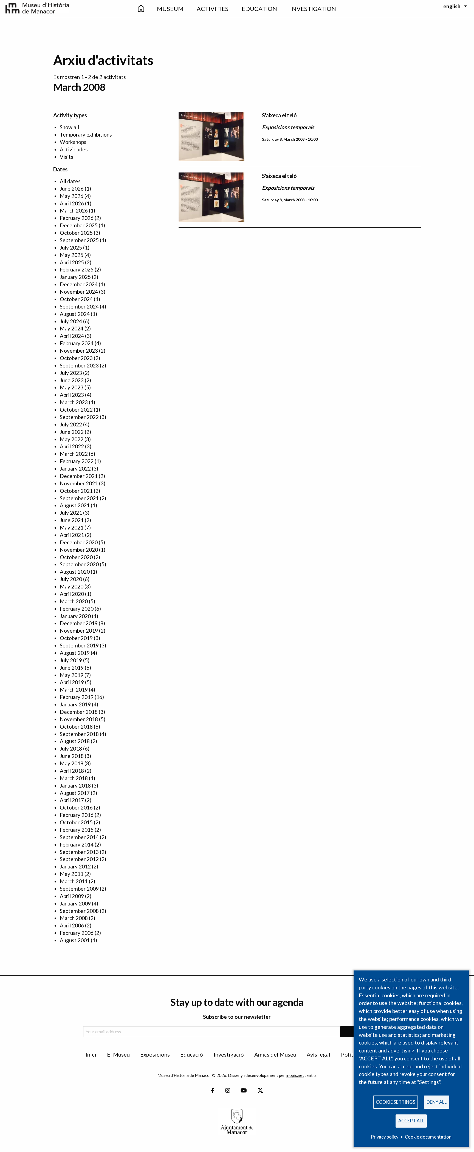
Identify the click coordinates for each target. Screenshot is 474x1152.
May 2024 (71, 328)
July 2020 (71, 579)
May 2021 (71, 527)
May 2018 (71, 763)
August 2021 (75, 505)
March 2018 (74, 778)
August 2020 (75, 571)
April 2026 (72, 203)
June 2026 (72, 188)
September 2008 (79, 911)
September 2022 (79, 417)
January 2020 (75, 616)
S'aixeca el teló (279, 115)
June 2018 (72, 756)
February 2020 (77, 608)
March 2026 (74, 210)
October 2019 (76, 638)
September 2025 (79, 240)
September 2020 (79, 564)
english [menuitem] (452, 6)
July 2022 (71, 424)
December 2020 (79, 542)
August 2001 (75, 940)
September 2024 (79, 306)
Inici (91, 1054)
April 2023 (72, 395)
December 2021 (79, 476)
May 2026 (71, 196)
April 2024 (72, 336)
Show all (69, 127)
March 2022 (74, 454)
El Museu (118, 1054)
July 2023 (71, 373)
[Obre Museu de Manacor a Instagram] (227, 1090)
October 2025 (76, 233)
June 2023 (72, 380)
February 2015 (77, 830)
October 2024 (76, 299)
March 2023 (74, 402)
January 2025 (75, 277)
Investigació (229, 1054)
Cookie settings (395, 1102)
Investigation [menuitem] (313, 8)
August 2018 (75, 741)
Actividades (74, 149)
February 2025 (77, 269)
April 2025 (72, 262)
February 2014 (77, 844)
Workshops (73, 142)
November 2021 (79, 483)
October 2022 (76, 409)
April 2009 (72, 896)
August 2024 (75, 314)
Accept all (411, 1120)
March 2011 (74, 881)
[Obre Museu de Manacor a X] (260, 1090)
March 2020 (74, 601)
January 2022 (75, 468)
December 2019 (79, 623)
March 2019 (74, 689)
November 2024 (79, 291)
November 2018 (79, 719)
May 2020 (71, 586)
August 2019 (75, 653)
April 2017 (72, 800)
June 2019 (72, 667)
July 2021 (71, 513)
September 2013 (79, 852)
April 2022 (72, 446)
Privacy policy (384, 1136)
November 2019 (79, 630)
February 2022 (77, 461)
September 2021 (79, 498)
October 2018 (76, 726)
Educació (191, 1054)
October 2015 (76, 822)
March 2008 (74, 918)
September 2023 (79, 365)
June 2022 (72, 432)
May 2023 (71, 387)
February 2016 (77, 815)
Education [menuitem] (259, 8)
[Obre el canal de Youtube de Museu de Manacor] (243, 1090)
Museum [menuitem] (170, 8)
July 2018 (71, 748)
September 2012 (79, 859)
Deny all (437, 1102)
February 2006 (77, 933)
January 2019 (75, 704)
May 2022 (71, 439)
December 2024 (79, 284)
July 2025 (71, 247)
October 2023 (76, 358)
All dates (70, 181)
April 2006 (72, 925)
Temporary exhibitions (86, 134)
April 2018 (72, 771)
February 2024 (77, 343)
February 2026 (77, 218)
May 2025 (71, 255)
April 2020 (72, 594)
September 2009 (79, 888)
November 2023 (79, 350)
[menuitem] (140, 9)
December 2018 (79, 712)
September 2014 (79, 837)
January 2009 (75, 903)
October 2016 (76, 807)
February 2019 (77, 697)
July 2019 (71, 660)
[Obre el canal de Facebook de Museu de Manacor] (213, 1090)
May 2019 (71, 675)
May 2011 (71, 874)
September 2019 (79, 645)
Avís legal (318, 1054)
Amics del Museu (275, 1054)
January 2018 (75, 785)
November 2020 (79, 550)
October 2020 (76, 557)
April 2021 (72, 535)
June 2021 (72, 520)
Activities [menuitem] (212, 8)
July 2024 (71, 321)
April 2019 (72, 682)
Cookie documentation (428, 1136)
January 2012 (75, 866)
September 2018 (79, 734)
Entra (311, 1075)
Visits (66, 157)
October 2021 (76, 491)
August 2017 (75, 793)
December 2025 (79, 225)
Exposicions (155, 1054)
